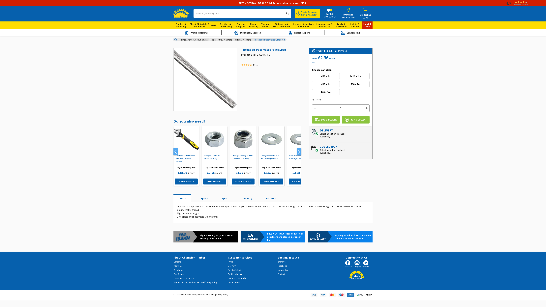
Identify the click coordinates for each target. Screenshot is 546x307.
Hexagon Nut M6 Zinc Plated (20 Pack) (212, 157)
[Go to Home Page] (175, 39)
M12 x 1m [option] (355, 76)
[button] (524, 3)
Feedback (282, 266)
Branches (282, 261)
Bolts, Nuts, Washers (221, 39)
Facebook (348, 267)
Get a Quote (234, 282)
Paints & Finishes (355, 25)
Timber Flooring (253, 25)
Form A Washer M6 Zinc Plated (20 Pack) (298, 157)
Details (182, 198)
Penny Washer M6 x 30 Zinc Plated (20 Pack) (270, 157)
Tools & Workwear (341, 25)
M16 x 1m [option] (325, 84)
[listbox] (341, 84)
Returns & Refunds (237, 278)
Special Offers (367, 25)
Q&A (225, 198)
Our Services (180, 274)
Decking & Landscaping (225, 25)
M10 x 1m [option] (325, 76)
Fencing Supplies (241, 25)
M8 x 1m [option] (326, 92)
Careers (177, 261)
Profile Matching (236, 274)
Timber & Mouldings (181, 25)
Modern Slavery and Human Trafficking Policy (195, 282)
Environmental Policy (184, 278)
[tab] (182, 198)
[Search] (287, 13)
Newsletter (283, 270)
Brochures (179, 270)
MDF (213, 25)
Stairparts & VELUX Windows (281, 25)
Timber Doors (265, 25)
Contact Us (283, 274)
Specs (204, 198)
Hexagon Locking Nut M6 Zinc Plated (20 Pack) (242, 157)
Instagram (357, 267)
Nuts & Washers (243, 39)
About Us (178, 266)
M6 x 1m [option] (355, 84)
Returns (271, 198)
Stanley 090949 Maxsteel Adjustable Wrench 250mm (186, 158)
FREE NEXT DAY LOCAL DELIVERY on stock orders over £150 (273, 3)
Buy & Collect (234, 270)
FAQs (230, 261)
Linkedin (365, 267)
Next (299, 151)
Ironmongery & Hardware (324, 25)
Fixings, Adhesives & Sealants (303, 25)
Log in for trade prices (186, 167)
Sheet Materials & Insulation (199, 25)
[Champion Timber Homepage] (182, 13)
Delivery (247, 198)
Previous (175, 151)
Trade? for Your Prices (331, 50)
